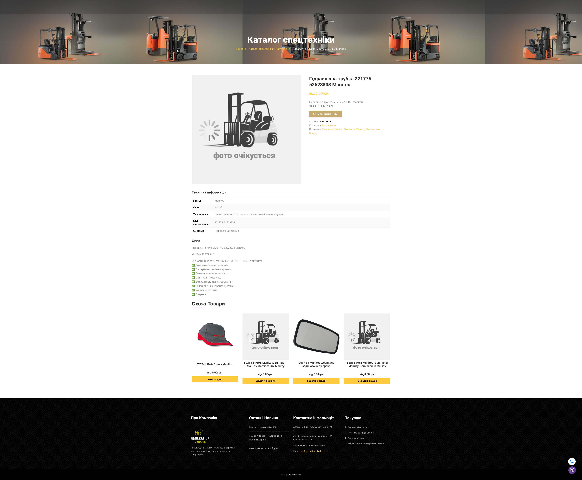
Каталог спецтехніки (261, 48)
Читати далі (215, 379)
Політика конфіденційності (361, 432)
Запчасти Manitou (332, 129)
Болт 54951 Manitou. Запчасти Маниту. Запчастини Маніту (367, 364)
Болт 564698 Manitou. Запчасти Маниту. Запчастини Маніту (265, 364)
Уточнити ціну (327, 114)
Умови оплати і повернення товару (366, 443)
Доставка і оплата (357, 427)
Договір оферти (356, 438)
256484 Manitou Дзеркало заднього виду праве (316, 364)
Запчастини (283, 48)
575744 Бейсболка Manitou (214, 364)
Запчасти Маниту (354, 129)
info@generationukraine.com (314, 451)
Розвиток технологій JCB (263, 448)
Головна (241, 48)
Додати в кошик (265, 380)
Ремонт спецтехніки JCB (263, 427)
